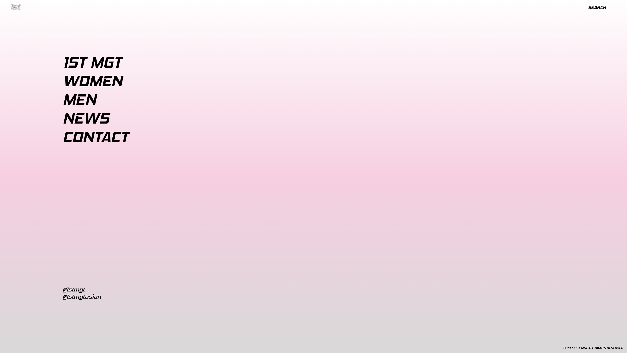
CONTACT (95, 136)
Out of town (181, 81)
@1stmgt (74, 289)
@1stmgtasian (82, 296)
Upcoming (154, 81)
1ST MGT (92, 62)
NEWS (86, 118)
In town (132, 81)
